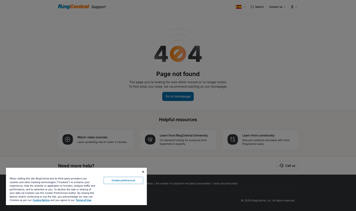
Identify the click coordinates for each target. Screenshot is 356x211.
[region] (76, 186)
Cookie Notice (41, 200)
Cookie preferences (123, 180)
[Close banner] (143, 172)
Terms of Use (83, 200)
